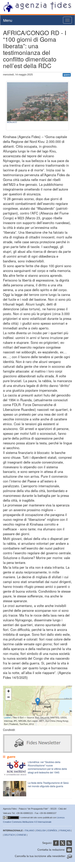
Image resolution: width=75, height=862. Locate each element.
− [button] (8, 697)
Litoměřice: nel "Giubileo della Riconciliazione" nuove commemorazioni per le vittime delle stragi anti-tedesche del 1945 (47, 767)
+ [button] (8, 691)
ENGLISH (41, 830)
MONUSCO (12, 122)
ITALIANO (29, 830)
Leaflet (7, 717)
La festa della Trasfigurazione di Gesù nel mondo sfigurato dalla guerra (48, 784)
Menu (7, 20)
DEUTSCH (9, 835)
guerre (67, 74)
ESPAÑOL (53, 830)
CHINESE (21, 835)
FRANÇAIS (64, 830)
